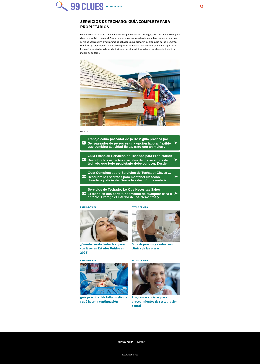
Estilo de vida (113, 6)
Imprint (141, 342)
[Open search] (201, 6)
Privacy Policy (125, 342)
